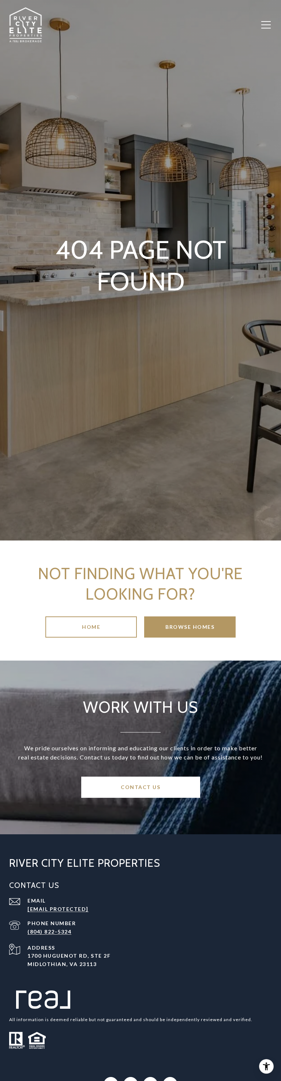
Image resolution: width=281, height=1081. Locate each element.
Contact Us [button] (140, 787)
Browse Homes (189, 627)
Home (91, 627)
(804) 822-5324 (49, 931)
